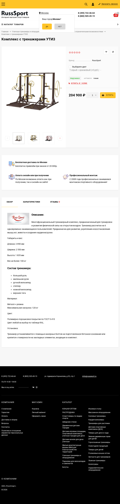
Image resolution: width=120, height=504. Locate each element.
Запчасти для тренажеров (99, 457)
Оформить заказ (39, 416)
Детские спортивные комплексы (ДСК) (97, 428)
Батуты (65, 467)
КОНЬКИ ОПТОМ (69, 409)
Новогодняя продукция (98, 446)
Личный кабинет (39, 412)
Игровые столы (94, 409)
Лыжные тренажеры (96, 461)
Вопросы (5, 423)
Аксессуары (93, 464)
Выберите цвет (79, 67)
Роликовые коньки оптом (99, 453)
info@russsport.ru (89, 376)
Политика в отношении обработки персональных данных (12, 433)
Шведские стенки (69, 422)
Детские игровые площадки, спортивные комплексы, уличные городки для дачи (74, 433)
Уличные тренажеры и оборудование (71, 456)
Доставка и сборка (9, 420)
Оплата (4, 416)
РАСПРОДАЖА (68, 412)
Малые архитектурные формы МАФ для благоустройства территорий (71, 448)
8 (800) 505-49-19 (86, 16)
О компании (6, 409)
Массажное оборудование (99, 412)
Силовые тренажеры (97, 416)
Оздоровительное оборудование (95, 469)
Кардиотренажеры (96, 420)
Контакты (5, 427)
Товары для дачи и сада (98, 433)
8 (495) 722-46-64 (86, 13)
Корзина (35, 409)
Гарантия (5, 412)
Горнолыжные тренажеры (99, 442)
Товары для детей (95, 450)
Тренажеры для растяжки (99, 423)
